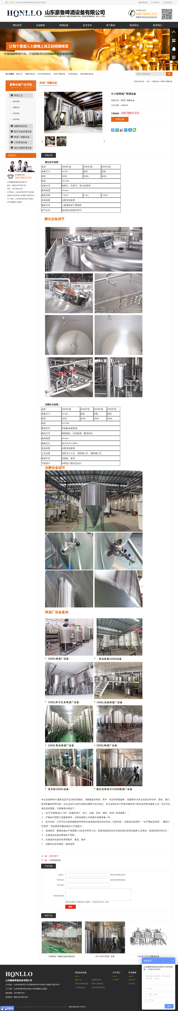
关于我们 (116, 972)
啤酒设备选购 (81, 972)
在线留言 (132, 984)
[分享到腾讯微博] (126, 130)
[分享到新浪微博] (121, 130)
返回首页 (144, 2)
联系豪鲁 (132, 972)
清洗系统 (16, 113)
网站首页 (17, 25)
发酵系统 (16, 107)
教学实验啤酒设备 (44, 74)
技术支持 (87, 25)
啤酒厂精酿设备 (59, 74)
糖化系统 (16, 101)
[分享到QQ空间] (117, 130)
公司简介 (116, 980)
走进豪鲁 (40, 25)
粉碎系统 (16, 119)
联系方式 (132, 980)
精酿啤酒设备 (30, 74)
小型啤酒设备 (73, 74)
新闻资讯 (134, 25)
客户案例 (110, 25)
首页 (148, 81)
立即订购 (119, 119)
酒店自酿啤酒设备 (87, 74)
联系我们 (169, 2)
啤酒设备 (64, 25)
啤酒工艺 (19, 74)
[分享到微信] (134, 130)
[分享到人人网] (130, 130)
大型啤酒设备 (55, 860)
